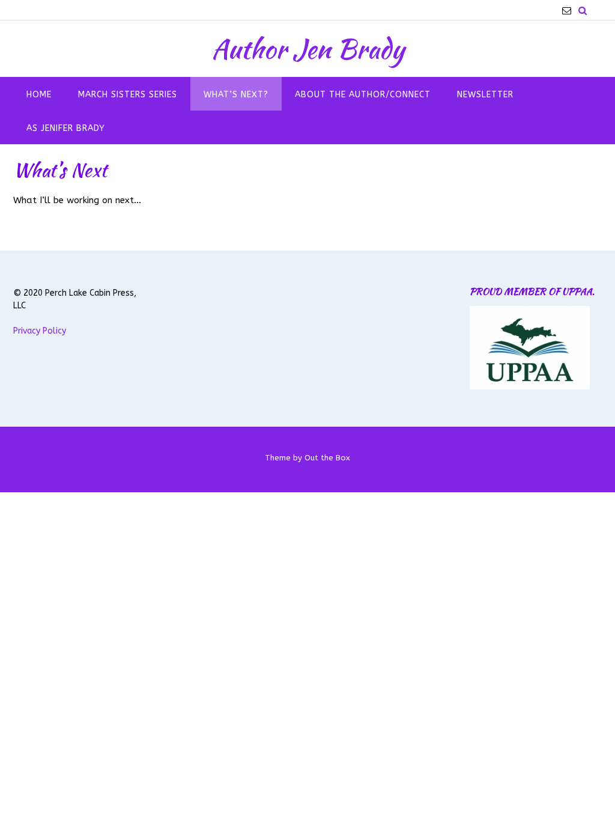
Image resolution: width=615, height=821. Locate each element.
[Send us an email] (566, 10)
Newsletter (485, 95)
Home (39, 95)
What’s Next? (236, 95)
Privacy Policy (39, 331)
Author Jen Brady (307, 49)
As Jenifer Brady (65, 128)
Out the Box (327, 457)
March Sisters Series (127, 95)
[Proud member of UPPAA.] (530, 387)
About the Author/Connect (363, 95)
